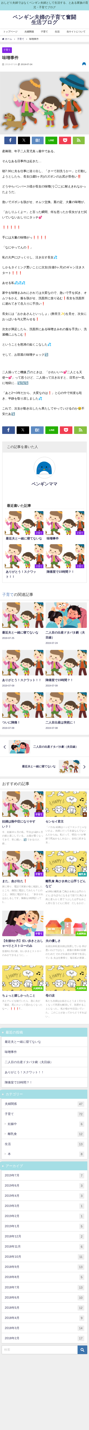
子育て (7, 49)
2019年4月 (44, 1195)
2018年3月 (44, 1328)
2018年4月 (44, 1318)
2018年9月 (44, 1266)
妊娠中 (45, 1124)
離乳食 (45, 1134)
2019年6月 (44, 1185)
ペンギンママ (44, 484)
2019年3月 (44, 1206)
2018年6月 (44, 1297)
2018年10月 (44, 1256)
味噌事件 (11, 1051)
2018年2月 (44, 1338)
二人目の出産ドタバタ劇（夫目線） (29, 1062)
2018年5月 (44, 1307)
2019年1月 (44, 1226)
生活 (44, 1144)
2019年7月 (44, 1175)
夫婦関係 (44, 1103)
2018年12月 (44, 1236)
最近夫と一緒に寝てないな (23, 1041)
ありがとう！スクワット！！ (24, 1072)
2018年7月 (44, 1287)
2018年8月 (44, 1277)
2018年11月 (44, 1246)
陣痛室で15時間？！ (18, 1082)
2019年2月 (44, 1216)
